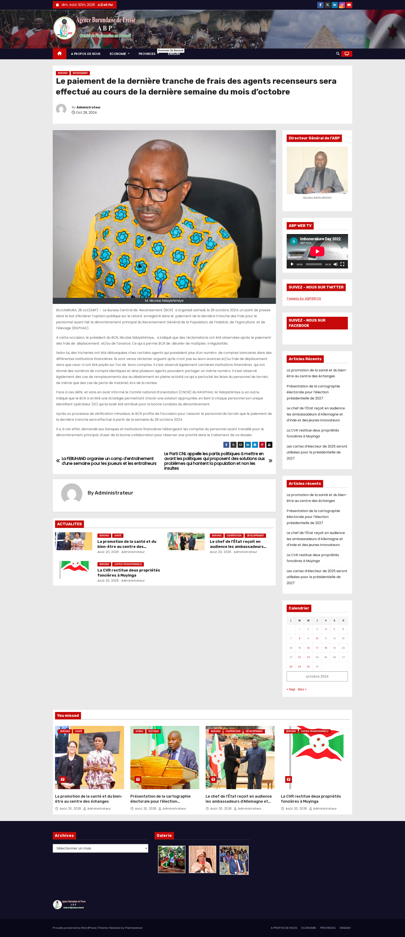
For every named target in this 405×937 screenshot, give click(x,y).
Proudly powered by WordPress (75, 928)
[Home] (59, 54)
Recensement (80, 73)
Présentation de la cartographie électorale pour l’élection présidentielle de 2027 (313, 392)
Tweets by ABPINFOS (304, 298)
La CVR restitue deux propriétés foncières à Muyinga (128, 573)
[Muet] (335, 264)
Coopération (234, 535)
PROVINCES (151, 52)
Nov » (302, 689)
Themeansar (134, 928)
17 (317, 648)
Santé (117, 535)
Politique (153, 731)
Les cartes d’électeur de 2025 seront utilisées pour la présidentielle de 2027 (317, 452)
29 (299, 666)
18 (326, 648)
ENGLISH (174, 54)
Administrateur (89, 107)
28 (290, 666)
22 (299, 657)
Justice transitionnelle (128, 564)
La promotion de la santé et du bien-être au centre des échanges (126, 546)
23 (308, 657)
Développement (255, 535)
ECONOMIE (118, 54)
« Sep (291, 689)
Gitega (139, 731)
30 (308, 666)
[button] (338, 53)
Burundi (63, 73)
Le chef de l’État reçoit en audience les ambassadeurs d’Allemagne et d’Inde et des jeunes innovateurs (316, 414)
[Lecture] (292, 264)
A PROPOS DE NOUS (86, 54)
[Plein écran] (342, 264)
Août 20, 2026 (108, 552)
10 (317, 638)
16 (308, 648)
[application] (317, 251)
